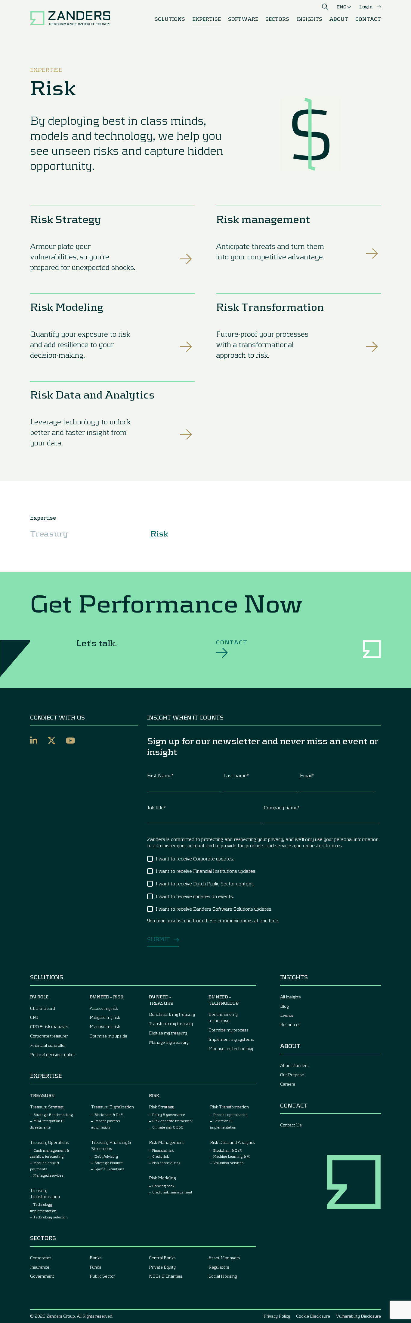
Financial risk (163, 1150)
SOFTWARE (243, 19)
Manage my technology (231, 1048)
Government (42, 1276)
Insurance (39, 1267)
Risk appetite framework (172, 1121)
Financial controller (48, 1045)
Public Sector (102, 1276)
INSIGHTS (309, 19)
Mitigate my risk (105, 1017)
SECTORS (277, 19)
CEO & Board (42, 1008)
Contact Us (291, 1124)
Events (286, 1015)
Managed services (48, 1175)
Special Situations (109, 1169)
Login (366, 6)
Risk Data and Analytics (92, 394)
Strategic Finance (108, 1162)
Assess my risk (104, 1008)
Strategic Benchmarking (53, 1114)
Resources (290, 1024)
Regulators (219, 1267)
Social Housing (223, 1276)
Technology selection (50, 1217)
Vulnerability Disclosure (358, 1315)
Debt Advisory (106, 1156)
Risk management (263, 218)
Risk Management (166, 1142)
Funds (95, 1267)
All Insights (290, 996)
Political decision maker (52, 1054)
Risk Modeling (66, 306)
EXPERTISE (206, 19)
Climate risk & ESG (168, 1127)
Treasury (49, 533)
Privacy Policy (277, 1315)
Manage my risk (105, 1026)
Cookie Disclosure (313, 1315)
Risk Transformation (270, 306)
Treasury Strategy (47, 1106)
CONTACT (368, 19)
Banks (96, 1257)
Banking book (163, 1186)
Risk (159, 533)
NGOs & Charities (165, 1276)
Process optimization (230, 1114)
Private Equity (162, 1267)
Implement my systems (231, 1039)
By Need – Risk (107, 996)
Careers (287, 1083)
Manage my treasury (169, 1042)
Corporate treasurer (49, 1035)
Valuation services (228, 1162)
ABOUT (338, 19)
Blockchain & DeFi (108, 1114)
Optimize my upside (108, 1035)
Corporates (40, 1257)
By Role (39, 996)
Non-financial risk (166, 1162)
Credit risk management (172, 1192)
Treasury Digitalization (112, 1106)
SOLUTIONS (170, 19)
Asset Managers (224, 1257)
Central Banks (162, 1257)
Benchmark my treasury (172, 1014)
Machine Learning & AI (231, 1156)
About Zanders (294, 1065)
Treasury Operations (49, 1142)
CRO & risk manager (49, 1026)
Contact (232, 642)
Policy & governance (168, 1114)
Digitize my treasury (168, 1032)
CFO (34, 1017)
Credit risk (160, 1156)
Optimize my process (229, 1029)
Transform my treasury (171, 1023)
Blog (284, 1006)
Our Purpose (292, 1074)
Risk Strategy (65, 218)
